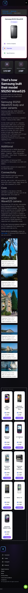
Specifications (11, 53)
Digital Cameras (5, 569)
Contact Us (4, 579)
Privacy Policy (4, 575)
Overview (9, 48)
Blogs (2, 573)
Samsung (13, 11)
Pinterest (7, 565)
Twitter (6, 558)
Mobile (2, 571)
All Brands (5, 11)
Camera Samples (11, 43)
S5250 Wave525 (7, 13)
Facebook (7, 555)
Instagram (7, 561)
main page (4, 233)
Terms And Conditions (6, 577)
